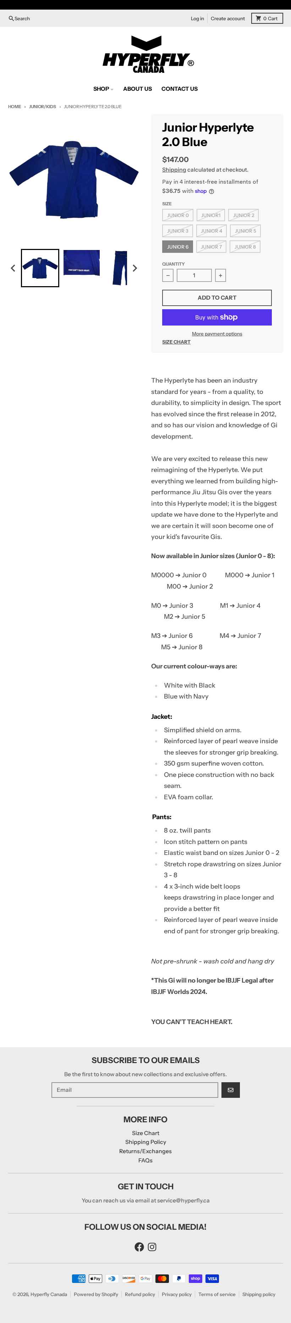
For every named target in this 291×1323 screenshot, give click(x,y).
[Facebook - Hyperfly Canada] (139, 1247)
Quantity (173, 264)
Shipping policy (258, 1294)
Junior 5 (245, 231)
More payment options (217, 334)
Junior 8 (245, 247)
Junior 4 (211, 231)
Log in (197, 18)
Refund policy (140, 1294)
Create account (228, 18)
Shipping (174, 169)
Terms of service (217, 1294)
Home (14, 106)
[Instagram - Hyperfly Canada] (152, 1247)
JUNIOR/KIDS (42, 106)
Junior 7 (211, 247)
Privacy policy (177, 1294)
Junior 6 (177, 247)
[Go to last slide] (14, 268)
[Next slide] (134, 268)
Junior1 (210, 215)
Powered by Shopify (96, 1294)
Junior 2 (243, 215)
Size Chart (176, 342)
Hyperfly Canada (49, 1294)
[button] (40, 268)
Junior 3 (177, 231)
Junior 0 (178, 215)
